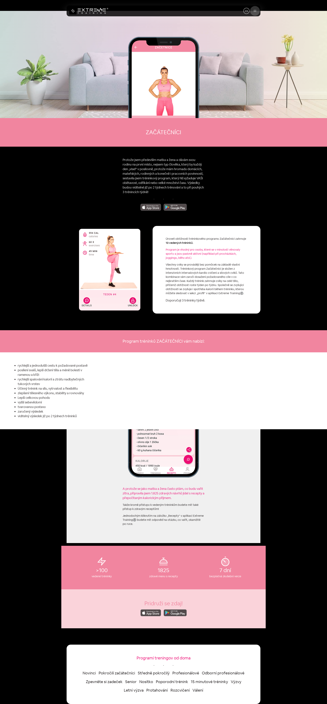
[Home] (88, 10)
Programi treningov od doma (164, 658)
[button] (246, 11)
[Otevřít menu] (255, 10)
